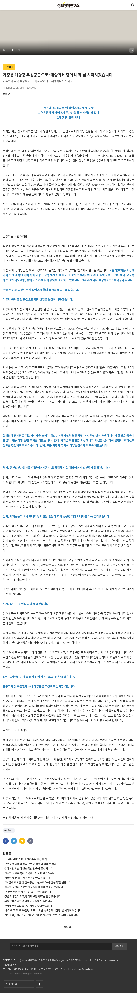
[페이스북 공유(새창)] (6, 841)
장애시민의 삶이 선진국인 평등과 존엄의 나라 (28, 868)
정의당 (6, 94)
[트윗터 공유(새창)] (14, 841)
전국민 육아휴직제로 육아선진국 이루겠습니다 (29, 873)
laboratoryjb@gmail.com (81, 969)
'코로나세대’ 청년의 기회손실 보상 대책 (25, 859)
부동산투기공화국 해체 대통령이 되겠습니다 (28, 901)
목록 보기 (68, 927)
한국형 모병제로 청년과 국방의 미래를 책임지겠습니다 (33, 887)
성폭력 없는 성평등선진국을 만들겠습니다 (27, 878)
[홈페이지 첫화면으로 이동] (5, 50)
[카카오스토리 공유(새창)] (22, 841)
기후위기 (9, 67)
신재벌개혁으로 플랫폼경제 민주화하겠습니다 (29, 905)
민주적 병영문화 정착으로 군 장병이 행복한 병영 (30, 864)
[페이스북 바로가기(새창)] (39, 984)
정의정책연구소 (10, 960)
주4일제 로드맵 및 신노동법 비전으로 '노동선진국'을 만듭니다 (37, 882)
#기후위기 (8, 830)
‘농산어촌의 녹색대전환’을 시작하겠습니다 (27, 891)
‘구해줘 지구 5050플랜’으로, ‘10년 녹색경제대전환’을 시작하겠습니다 (43, 910)
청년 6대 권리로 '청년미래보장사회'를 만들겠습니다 (32, 896)
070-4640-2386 (15, 969)
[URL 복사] (30, 841)
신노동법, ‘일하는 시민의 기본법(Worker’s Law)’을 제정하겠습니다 (41, 915)
